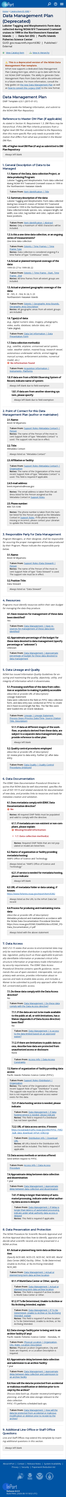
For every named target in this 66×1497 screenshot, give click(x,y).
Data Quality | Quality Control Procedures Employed (32, 766)
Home (5, 11)
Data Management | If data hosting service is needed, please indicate (35, 1113)
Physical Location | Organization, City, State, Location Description (33, 1343)
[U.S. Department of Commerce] (50, 1479)
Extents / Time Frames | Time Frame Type (32, 248)
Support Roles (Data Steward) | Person (33, 564)
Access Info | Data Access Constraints (34, 1061)
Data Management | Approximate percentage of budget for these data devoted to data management (34, 656)
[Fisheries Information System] (20, 1479)
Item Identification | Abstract (38, 222)
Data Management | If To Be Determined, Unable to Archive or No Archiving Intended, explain (37, 1313)
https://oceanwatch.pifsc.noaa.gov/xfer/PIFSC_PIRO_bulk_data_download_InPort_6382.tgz (37, 1131)
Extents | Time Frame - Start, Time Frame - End (34, 274)
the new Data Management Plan (36, 84)
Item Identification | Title (36, 191)
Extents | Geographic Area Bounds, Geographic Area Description (34, 305)
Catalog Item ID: (19, 11)
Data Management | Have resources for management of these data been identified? (32, 628)
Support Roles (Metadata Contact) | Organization (35, 467)
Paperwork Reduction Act (43, 1467)
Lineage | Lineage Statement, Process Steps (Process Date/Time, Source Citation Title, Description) (35, 718)
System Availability (52, 1463)
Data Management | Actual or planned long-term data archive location (32, 1273)
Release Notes (34, 1463)
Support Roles (38, 497)
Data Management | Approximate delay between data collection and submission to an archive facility (34, 1374)
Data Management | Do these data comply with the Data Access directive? (35, 1005)
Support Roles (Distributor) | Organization (31, 1082)
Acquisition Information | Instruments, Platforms (29, 370)
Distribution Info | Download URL (35, 1139)
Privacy (15, 1467)
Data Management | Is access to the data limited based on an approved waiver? (36, 1033)
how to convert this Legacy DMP (24, 88)
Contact (20, 1463)
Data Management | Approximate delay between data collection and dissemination (34, 1187)
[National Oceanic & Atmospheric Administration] (40, 1479)
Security (25, 1467)
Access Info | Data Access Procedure (30, 1166)
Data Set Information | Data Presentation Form (31, 335)
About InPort (8, 1463)
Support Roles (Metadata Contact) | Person (35, 429)
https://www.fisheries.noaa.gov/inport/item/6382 (31, 893)
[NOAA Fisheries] (30, 1479)
